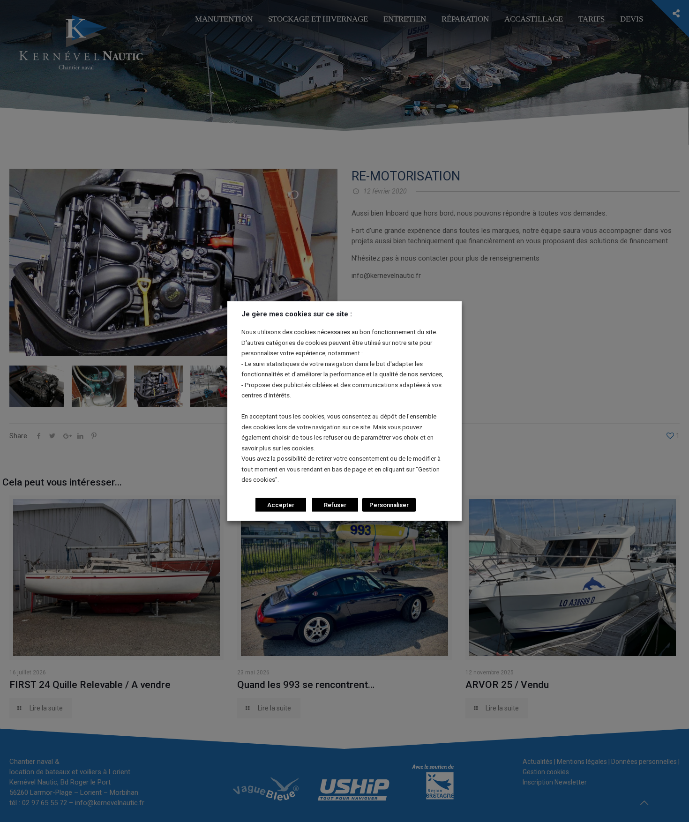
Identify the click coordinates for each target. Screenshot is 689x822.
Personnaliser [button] (389, 504)
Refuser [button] (335, 504)
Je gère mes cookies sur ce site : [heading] (296, 314)
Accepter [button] (280, 504)
